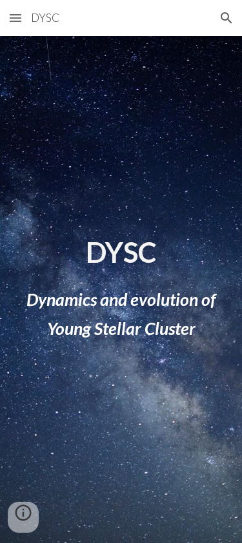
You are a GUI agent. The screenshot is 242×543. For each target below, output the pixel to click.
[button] (15, 17)
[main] (121, 251)
